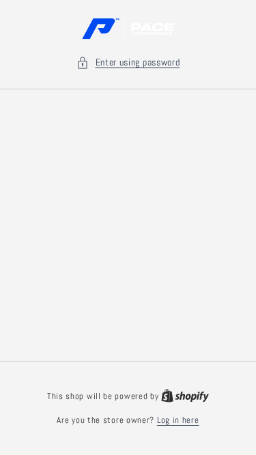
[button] (128, 62)
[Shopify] (185, 396)
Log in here (178, 420)
